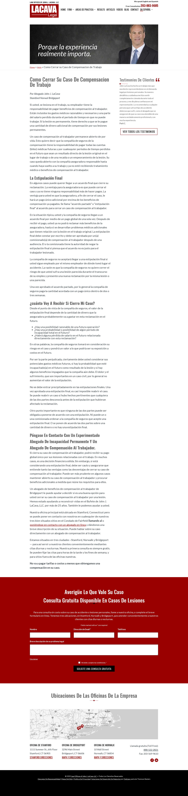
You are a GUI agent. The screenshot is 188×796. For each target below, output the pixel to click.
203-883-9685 (149, 5)
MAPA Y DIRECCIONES (72, 757)
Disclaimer (34, 659)
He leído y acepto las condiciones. (94, 663)
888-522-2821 (151, 749)
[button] (185, 780)
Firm (69, 9)
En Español (145, 9)
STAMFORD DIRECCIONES (41, 757)
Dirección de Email (82, 629)
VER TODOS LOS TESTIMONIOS (139, 131)
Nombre (33, 629)
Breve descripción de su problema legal (47, 641)
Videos (119, 9)
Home (63, 9)
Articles (110, 9)
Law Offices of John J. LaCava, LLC (84, 776)
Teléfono (122, 629)
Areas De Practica (84, 9)
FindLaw (127, 779)
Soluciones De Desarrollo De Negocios (106, 779)
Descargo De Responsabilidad (49, 779)
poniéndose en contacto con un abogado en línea (58, 524)
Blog (126, 9)
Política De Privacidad (82, 779)
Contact (135, 9)
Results (101, 9)
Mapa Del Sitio (67, 779)
